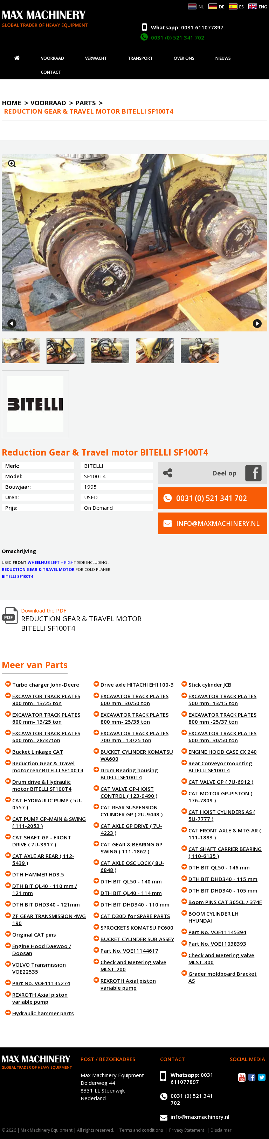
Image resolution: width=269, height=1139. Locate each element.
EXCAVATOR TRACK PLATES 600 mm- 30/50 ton (134, 700)
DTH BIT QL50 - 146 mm (219, 867)
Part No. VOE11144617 (129, 950)
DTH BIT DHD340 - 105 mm (222, 890)
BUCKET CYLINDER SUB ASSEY (137, 939)
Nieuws (223, 58)
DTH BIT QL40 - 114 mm (131, 892)
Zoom (12, 163)
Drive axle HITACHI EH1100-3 (137, 684)
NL (201, 7)
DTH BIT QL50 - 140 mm (131, 881)
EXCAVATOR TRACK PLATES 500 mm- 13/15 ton (222, 700)
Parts (85, 103)
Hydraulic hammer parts (43, 1013)
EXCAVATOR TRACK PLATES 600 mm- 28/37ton (46, 737)
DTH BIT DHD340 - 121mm (46, 904)
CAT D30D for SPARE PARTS (135, 915)
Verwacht (96, 58)
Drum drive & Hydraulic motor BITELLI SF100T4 (41, 785)
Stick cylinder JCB (210, 684)
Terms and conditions (141, 1130)
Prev (11, 323)
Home (11, 103)
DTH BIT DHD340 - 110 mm (135, 904)
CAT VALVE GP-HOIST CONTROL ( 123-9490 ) (129, 792)
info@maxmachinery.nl (218, 523)
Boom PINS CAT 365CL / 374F (225, 901)
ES (241, 7)
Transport (140, 58)
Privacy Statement (186, 1130)
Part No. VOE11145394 (217, 932)
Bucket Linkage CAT (37, 751)
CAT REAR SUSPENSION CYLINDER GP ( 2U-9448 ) (132, 811)
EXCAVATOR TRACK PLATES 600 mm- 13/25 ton (46, 718)
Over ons (184, 58)
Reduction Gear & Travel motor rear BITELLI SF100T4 (47, 767)
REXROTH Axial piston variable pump (40, 998)
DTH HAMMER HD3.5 (38, 874)
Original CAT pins (34, 934)
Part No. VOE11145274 (41, 983)
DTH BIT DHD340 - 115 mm (222, 878)
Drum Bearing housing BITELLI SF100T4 (129, 774)
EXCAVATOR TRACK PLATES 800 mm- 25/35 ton (134, 718)
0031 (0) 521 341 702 (177, 37)
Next (257, 323)
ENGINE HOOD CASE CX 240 (222, 751)
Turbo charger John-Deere (45, 684)
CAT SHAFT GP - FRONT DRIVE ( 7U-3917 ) (41, 841)
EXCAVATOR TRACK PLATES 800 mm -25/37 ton (222, 718)
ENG (263, 7)
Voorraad (52, 58)
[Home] (17, 58)
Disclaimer (221, 1130)
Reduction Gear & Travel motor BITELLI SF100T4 (88, 111)
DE (221, 7)
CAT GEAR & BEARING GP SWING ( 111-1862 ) (132, 848)
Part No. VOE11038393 (217, 943)
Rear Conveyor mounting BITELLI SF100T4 (220, 767)
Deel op (224, 473)
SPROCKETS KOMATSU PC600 (137, 927)
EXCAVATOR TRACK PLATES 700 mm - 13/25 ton (134, 737)
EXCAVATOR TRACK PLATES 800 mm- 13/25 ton (46, 700)
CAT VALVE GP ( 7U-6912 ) (220, 781)
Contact (51, 72)
